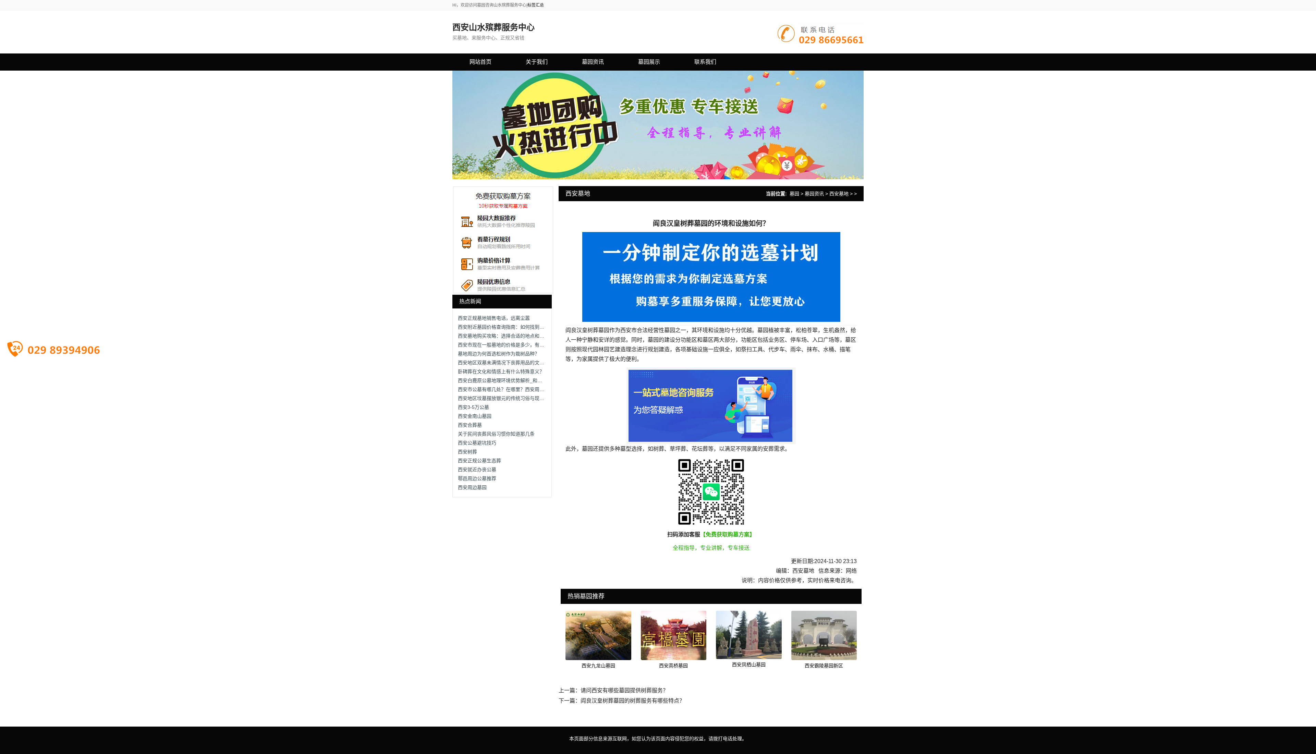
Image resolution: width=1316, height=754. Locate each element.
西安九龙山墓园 (598, 665)
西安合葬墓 (470, 425)
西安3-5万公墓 (473, 407)
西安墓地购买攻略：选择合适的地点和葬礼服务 (508, 336)
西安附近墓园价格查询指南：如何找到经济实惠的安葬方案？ (522, 327)
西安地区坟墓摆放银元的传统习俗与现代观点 (506, 398)
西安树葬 (467, 451)
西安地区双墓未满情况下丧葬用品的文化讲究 (506, 362)
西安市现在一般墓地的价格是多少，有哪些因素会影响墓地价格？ (527, 345)
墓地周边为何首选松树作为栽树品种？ (498, 353)
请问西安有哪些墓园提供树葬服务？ (624, 690)
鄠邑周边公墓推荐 (477, 478)
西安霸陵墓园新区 (824, 665)
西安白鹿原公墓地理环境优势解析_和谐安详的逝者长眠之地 (521, 380)
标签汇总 (535, 5)
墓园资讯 (814, 193)
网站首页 (480, 62)
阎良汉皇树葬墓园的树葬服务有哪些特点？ (633, 701)
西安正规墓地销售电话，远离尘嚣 (494, 318)
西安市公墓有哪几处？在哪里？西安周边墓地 (506, 389)
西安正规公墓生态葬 (479, 460)
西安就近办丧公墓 (477, 469)
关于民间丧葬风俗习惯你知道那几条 (496, 434)
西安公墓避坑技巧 (477, 443)
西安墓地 (839, 193)
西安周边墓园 (472, 487)
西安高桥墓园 (673, 665)
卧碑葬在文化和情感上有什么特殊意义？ (501, 371)
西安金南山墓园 (474, 416)
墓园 (794, 193)
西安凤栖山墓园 (749, 664)
